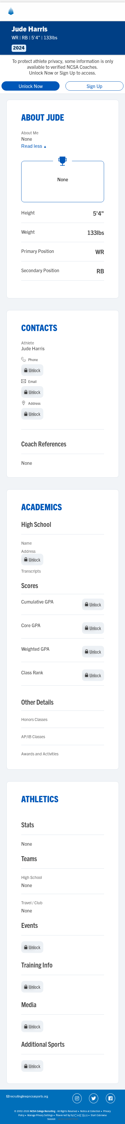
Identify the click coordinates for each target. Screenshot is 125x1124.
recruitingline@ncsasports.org (29, 1096)
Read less (34, 146)
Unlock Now (31, 86)
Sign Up (94, 86)
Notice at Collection (90, 1111)
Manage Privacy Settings (40, 1115)
